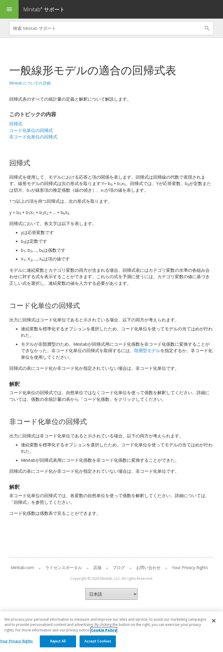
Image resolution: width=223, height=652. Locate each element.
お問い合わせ (148, 567)
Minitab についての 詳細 (30, 83)
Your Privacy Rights (16, 641)
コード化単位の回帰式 (31, 130)
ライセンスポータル (63, 567)
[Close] (213, 620)
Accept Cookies (97, 641)
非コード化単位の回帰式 (33, 137)
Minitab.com (22, 567)
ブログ (119, 567)
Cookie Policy (103, 630)
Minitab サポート (44, 9)
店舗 (97, 567)
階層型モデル (147, 350)
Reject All (58, 641)
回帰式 (15, 123)
